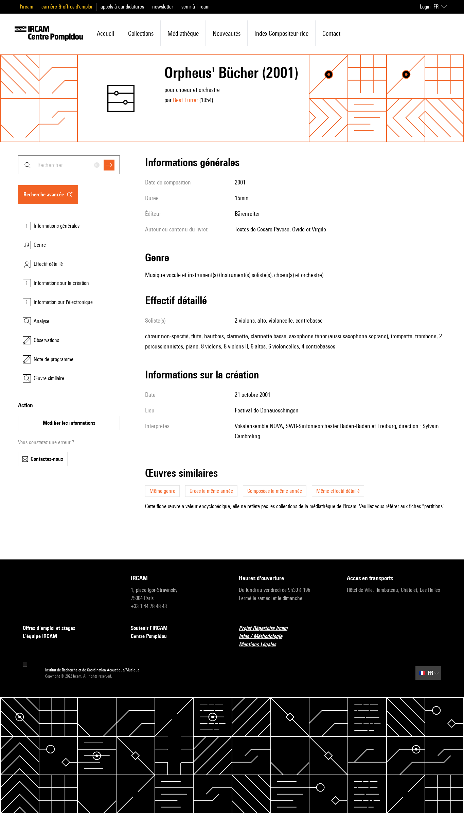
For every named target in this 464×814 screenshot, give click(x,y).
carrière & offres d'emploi (66, 6)
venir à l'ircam (195, 6)
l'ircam (26, 6)
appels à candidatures (122, 6)
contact (331, 33)
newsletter (162, 6)
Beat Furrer (185, 99)
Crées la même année (211, 491)
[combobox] (69, 165)
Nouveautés (226, 33)
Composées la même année (274, 491)
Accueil (105, 33)
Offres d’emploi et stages (49, 628)
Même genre (162, 491)
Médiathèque (183, 33)
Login (425, 6)
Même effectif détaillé (338, 491)
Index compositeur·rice (281, 33)
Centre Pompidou (149, 636)
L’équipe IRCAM (40, 636)
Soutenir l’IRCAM (149, 628)
